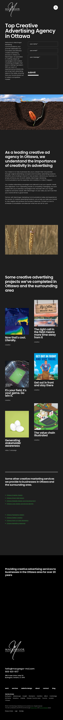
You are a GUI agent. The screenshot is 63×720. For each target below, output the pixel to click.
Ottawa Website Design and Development (21, 501)
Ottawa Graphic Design (15, 495)
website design (26, 688)
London (51, 698)
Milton (46, 696)
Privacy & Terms (9, 711)
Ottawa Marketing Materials (16, 523)
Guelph (24, 696)
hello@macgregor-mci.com (20, 668)
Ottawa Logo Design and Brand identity (20, 504)
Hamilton (39, 696)
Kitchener (8, 698)
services (15, 688)
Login (16, 711)
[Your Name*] (43, 44)
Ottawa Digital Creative (14, 518)
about (37, 688)
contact (46, 688)
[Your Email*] (43, 50)
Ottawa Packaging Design (15, 515)
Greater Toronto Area (33, 698)
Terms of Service (44, 707)
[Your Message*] (43, 62)
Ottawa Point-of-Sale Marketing (17, 520)
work (7, 688)
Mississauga (17, 696)
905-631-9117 (11, 671)
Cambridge (53, 696)
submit (32, 72)
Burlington (8, 696)
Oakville (22, 698)
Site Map (21, 711)
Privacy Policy (34, 707)
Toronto (44, 698)
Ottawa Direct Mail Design (15, 498)
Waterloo (16, 698)
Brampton (32, 696)
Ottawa (7, 700)
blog (53, 688)
